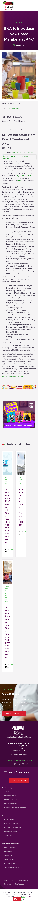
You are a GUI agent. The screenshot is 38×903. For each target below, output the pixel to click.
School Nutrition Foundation (15, 808)
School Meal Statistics (13, 867)
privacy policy (27, 896)
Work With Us (9, 859)
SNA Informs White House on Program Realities (21, 507)
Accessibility (23, 880)
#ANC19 (29, 152)
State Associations (11, 800)
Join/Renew (9, 792)
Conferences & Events (13, 828)
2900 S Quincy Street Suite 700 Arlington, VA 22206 (19, 748)
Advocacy (8, 836)
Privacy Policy (9, 880)
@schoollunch (17, 152)
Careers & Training (11, 824)
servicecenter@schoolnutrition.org (19, 760)
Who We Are (9, 856)
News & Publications (12, 820)
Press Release (15, 108)
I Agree (16, 899)
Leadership (8, 852)
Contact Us (19, 884)
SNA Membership (11, 804)
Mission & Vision (10, 848)
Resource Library (10, 832)
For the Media (9, 863)
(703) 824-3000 (20, 755)
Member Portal (10, 796)
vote (19, 181)
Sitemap (7, 884)
